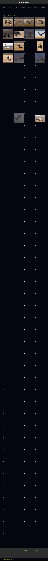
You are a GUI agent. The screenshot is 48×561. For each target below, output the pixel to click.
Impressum (4, 559)
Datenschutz (8, 559)
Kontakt (11, 559)
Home (4, 7)
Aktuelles (9, 7)
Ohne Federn (29, 7)
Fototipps (15, 7)
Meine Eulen (36, 550)
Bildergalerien (36, 7)
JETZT (10, 550)
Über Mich (43, 7)
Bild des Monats (22, 7)
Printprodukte (26, 550)
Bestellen (10, 551)
